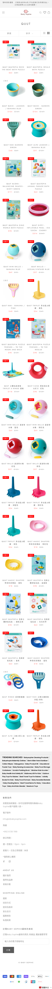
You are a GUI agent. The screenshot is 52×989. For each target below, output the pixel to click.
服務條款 (7, 915)
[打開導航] (3, 12)
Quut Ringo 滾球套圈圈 (13, 697)
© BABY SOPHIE (26, 962)
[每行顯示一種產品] (44, 33)
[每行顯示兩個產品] (48, 33)
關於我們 (7, 875)
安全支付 (7, 911)
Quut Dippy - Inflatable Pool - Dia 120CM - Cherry (38, 228)
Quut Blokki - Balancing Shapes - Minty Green (13, 186)
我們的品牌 (8, 880)
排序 (28, 33)
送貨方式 (7, 902)
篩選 (9, 33)
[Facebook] (4, 861)
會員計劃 (7, 884)
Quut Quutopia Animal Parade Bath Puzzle (38, 186)
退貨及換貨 (8, 907)
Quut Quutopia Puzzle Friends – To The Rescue (38, 347)
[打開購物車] (49, 12)
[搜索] (40, 12)
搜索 (5, 898)
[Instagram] (10, 861)
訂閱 (8, 950)
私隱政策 (7, 920)
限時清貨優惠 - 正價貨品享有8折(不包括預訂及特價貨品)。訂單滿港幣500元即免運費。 (26, 3)
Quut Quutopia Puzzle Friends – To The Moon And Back (13, 347)
